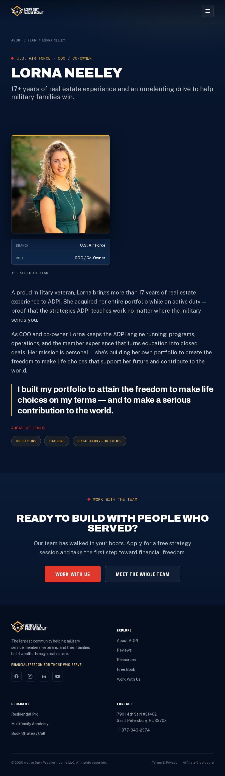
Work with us (72, 574)
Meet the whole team (143, 574)
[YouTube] (57, 676)
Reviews (124, 650)
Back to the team (33, 273)
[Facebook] (16, 676)
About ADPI (127, 640)
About (16, 40)
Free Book (126, 669)
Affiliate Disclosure (198, 762)
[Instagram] (30, 676)
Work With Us (128, 679)
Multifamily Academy (29, 724)
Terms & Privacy (164, 762)
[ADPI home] (27, 11)
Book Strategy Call (28, 733)
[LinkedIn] (44, 676)
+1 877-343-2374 (133, 730)
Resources (126, 660)
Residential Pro (24, 714)
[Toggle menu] (208, 11)
